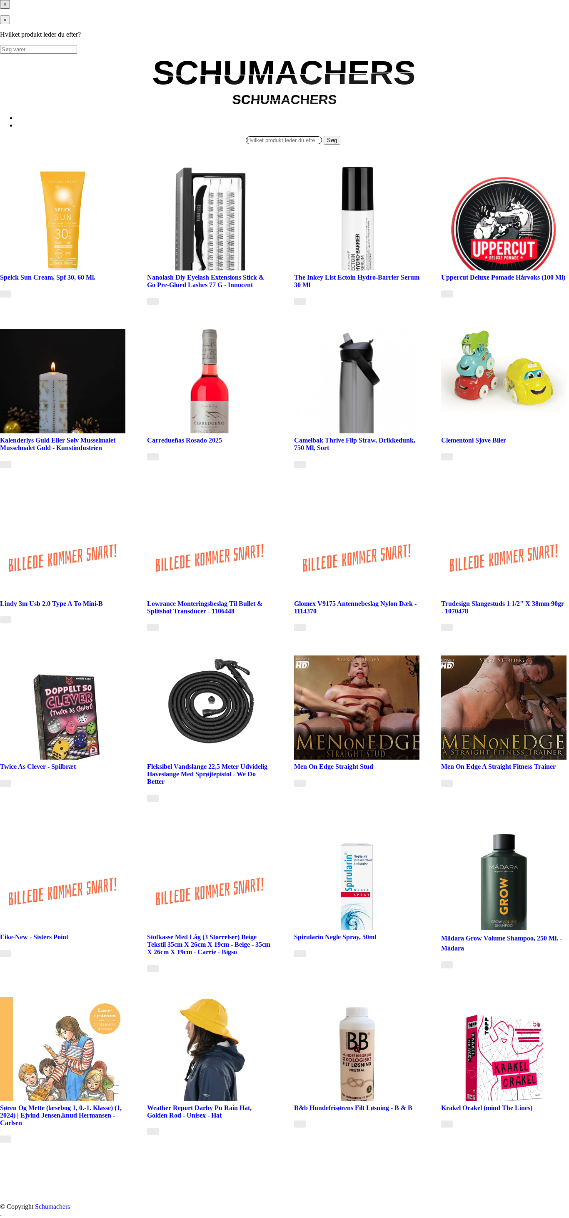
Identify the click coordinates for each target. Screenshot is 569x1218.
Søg (332, 140)
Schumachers (52, 1206)
